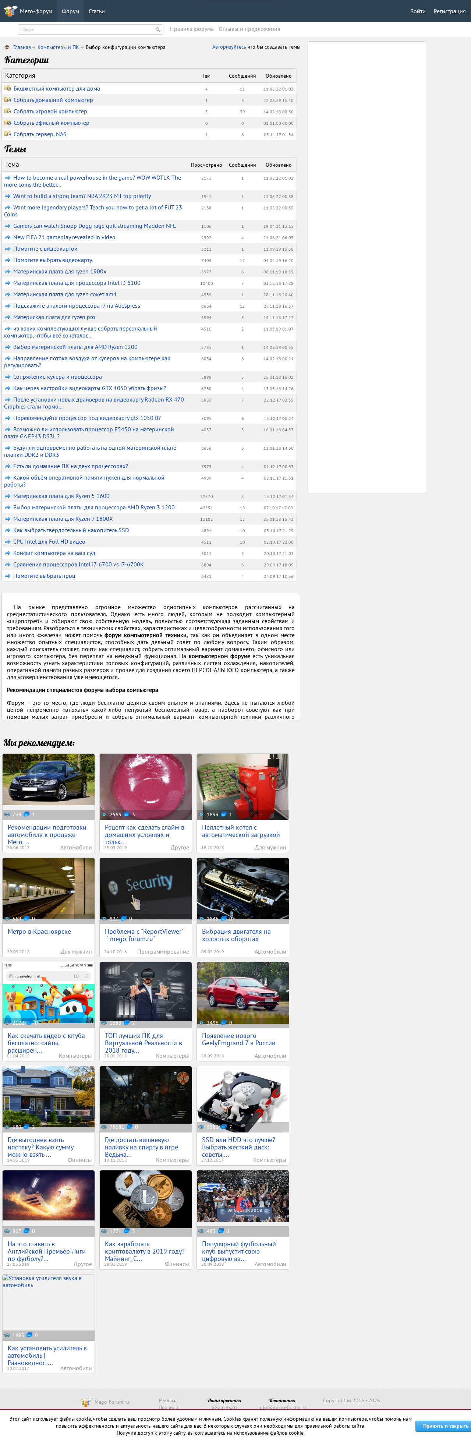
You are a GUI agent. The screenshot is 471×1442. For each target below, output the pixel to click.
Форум (70, 11)
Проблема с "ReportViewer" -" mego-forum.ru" (144, 935)
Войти (418, 11)
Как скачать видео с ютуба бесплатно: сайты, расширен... (46, 1042)
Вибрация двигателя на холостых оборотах (236, 935)
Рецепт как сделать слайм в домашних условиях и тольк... (144, 834)
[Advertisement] (367, 155)
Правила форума (192, 28)
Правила (168, 1407)
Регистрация (450, 11)
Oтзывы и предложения (249, 28)
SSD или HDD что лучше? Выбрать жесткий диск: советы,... (238, 1147)
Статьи (97, 11)
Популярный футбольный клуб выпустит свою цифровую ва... (239, 1251)
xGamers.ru (224, 1407)
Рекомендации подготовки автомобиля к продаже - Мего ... (47, 834)
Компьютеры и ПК (58, 47)
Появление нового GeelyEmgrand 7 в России (239, 1039)
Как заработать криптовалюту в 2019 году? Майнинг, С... (145, 1251)
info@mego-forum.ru (282, 1407)
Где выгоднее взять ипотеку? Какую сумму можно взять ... (40, 1147)
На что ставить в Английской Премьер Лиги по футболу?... (47, 1251)
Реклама (168, 1400)
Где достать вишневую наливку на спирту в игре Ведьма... (141, 1147)
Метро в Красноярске (39, 931)
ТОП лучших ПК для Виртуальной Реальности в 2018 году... (143, 1042)
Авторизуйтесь (230, 46)
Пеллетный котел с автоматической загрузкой (241, 831)
